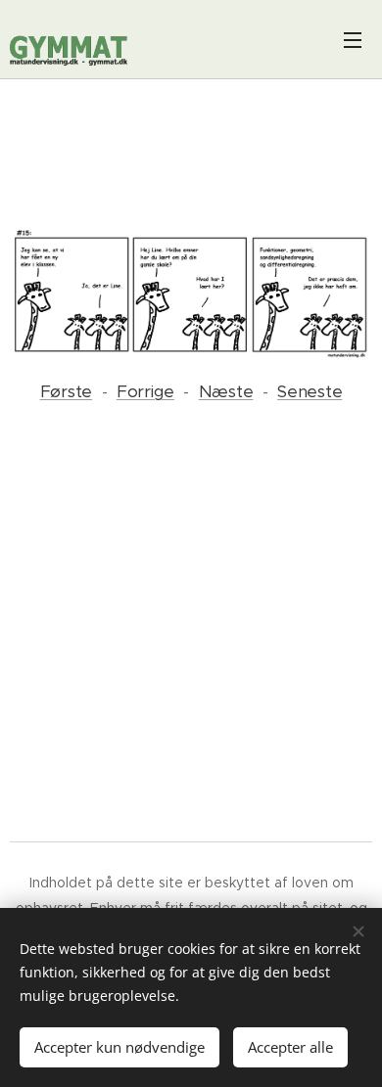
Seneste (309, 391)
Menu (352, 39)
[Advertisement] (191, 156)
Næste (226, 391)
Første (66, 391)
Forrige (145, 391)
